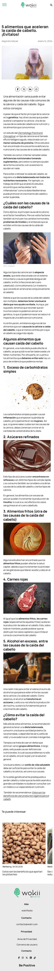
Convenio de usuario (27, 944)
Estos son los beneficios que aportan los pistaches (22, 873)
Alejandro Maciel (10, 41)
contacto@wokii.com (27, 924)
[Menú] (4, 5)
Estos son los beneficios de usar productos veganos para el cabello (26, 796)
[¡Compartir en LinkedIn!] (30, 89)
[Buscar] (51, 5)
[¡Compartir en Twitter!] (23, 89)
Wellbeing (6, 866)
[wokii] (28, 5)
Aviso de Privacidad (27, 939)
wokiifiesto (27, 910)
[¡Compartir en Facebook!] (17, 89)
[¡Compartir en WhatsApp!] (36, 89)
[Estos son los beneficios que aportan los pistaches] (24, 843)
